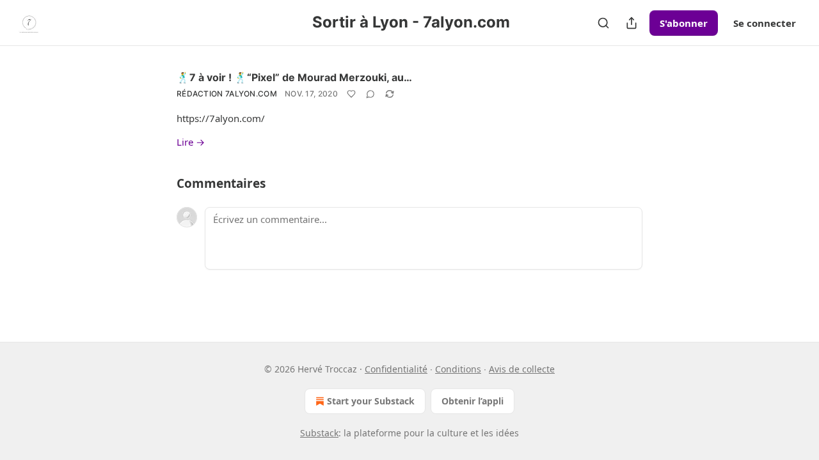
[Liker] (351, 94)
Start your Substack (371, 401)
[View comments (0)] (370, 94)
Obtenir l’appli (472, 401)
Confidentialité (396, 369)
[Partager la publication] (631, 23)
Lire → (191, 141)
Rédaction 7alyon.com (227, 93)
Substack (319, 433)
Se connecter (764, 23)
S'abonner (684, 23)
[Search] (603, 23)
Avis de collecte (522, 369)
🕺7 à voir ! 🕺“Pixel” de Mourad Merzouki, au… (294, 77)
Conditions (458, 369)
